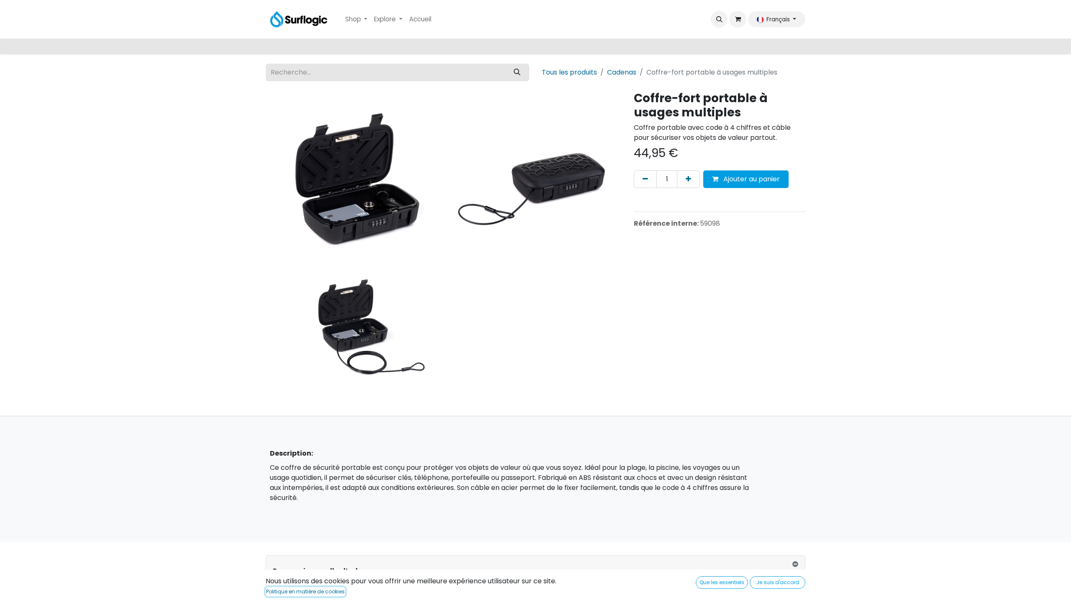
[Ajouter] (688, 179)
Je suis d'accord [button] (777, 582)
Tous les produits (569, 72)
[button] (719, 19)
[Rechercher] (517, 72)
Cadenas (621, 72)
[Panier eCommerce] (737, 19)
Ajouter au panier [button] (751, 179)
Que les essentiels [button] (721, 582)
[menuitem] (356, 19)
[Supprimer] (645, 179)
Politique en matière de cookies (305, 591)
